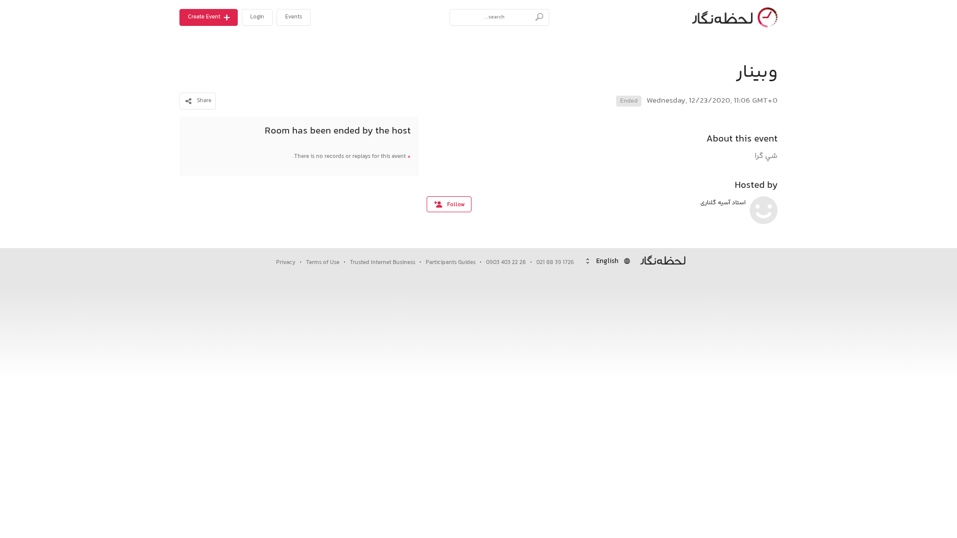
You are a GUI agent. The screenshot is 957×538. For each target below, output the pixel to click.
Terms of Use (322, 263)
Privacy (286, 263)
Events (293, 17)
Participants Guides (451, 263)
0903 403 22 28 (506, 263)
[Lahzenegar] (733, 17)
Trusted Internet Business (382, 263)
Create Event (204, 17)
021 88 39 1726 (555, 263)
